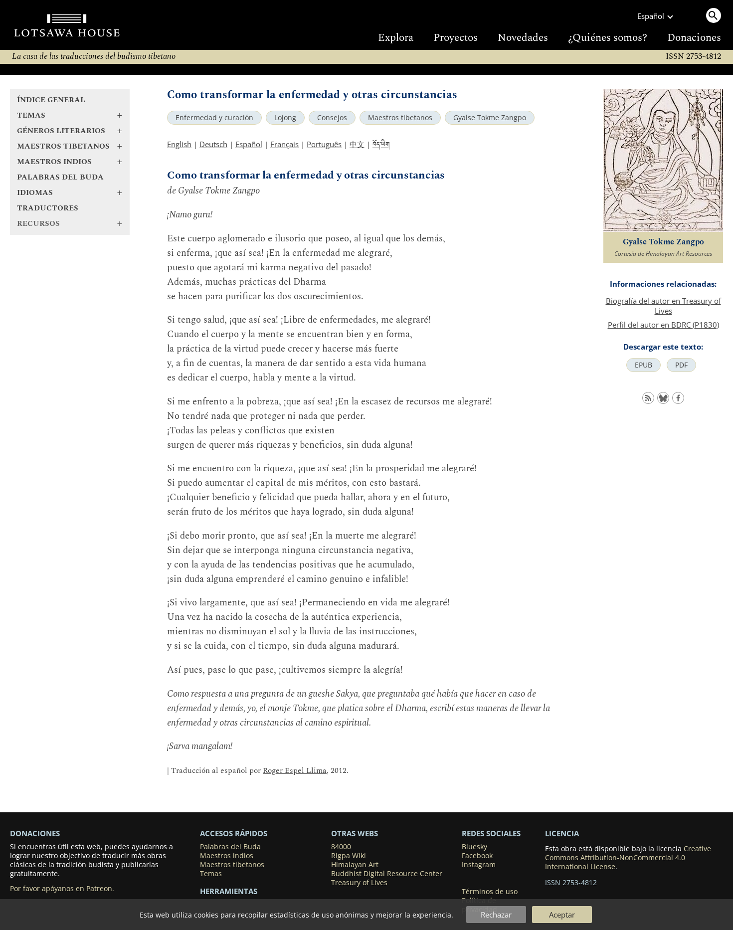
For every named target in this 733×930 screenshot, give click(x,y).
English (179, 144)
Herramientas (228, 891)
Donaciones (694, 38)
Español (248, 144)
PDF (681, 365)
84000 (341, 846)
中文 (357, 144)
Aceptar (562, 915)
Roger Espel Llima (295, 770)
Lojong (285, 117)
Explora (395, 38)
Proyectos (455, 38)
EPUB (643, 365)
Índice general (51, 100)
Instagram (479, 864)
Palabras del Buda (60, 177)
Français (284, 144)
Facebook (477, 855)
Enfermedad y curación (214, 117)
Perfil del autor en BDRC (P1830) (663, 325)
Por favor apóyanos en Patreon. (62, 888)
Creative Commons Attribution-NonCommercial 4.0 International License (628, 857)
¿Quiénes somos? (607, 38)
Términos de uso (490, 891)
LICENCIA (562, 833)
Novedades (523, 38)
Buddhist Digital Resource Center (386, 873)
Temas (211, 873)
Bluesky (474, 846)
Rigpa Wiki (348, 855)
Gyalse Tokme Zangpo (489, 117)
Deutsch (213, 144)
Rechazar (496, 915)
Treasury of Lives (359, 882)
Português (324, 144)
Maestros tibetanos (400, 117)
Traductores (47, 208)
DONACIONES (35, 833)
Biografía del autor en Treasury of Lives (663, 306)
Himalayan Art (354, 864)
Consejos (332, 117)
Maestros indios (226, 855)
